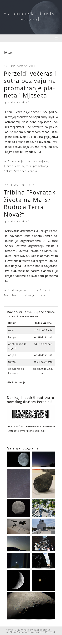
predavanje (28, 295)
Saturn (8, 171)
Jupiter (8, 166)
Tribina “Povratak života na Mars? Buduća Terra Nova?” (29, 203)
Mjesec (27, 166)
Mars (17, 166)
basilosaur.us (42, 629)
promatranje (41, 166)
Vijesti (28, 290)
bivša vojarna (40, 161)
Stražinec (20, 171)
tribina (41, 295)
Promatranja (15, 161)
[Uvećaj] (50, 409)
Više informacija (16, 382)
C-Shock (45, 290)
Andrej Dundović (18, 102)
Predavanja (15, 290)
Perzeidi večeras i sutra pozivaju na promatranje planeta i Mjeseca (30, 84)
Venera (32, 171)
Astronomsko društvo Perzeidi (31, 16)
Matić (15, 295)
